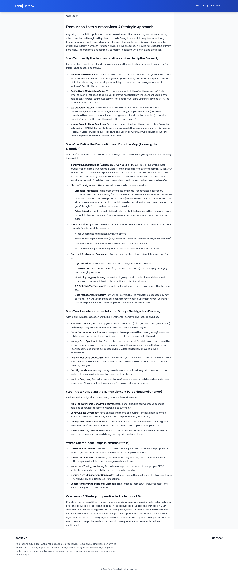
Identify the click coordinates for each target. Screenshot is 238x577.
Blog (205, 5)
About (196, 5)
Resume (215, 5)
